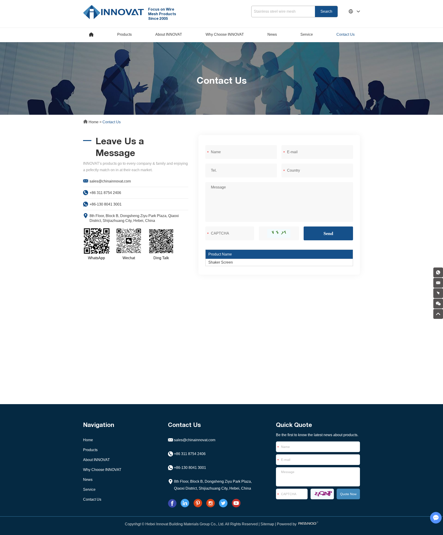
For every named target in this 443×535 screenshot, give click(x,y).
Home (93, 122)
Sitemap (267, 524)
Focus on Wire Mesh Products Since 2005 (162, 14)
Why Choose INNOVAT (225, 34)
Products (124, 34)
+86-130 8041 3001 (106, 204)
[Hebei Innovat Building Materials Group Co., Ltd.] (113, 11)
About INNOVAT (168, 34)
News (272, 34)
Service (306, 34)
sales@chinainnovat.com (110, 181)
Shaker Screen (220, 262)
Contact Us (345, 34)
